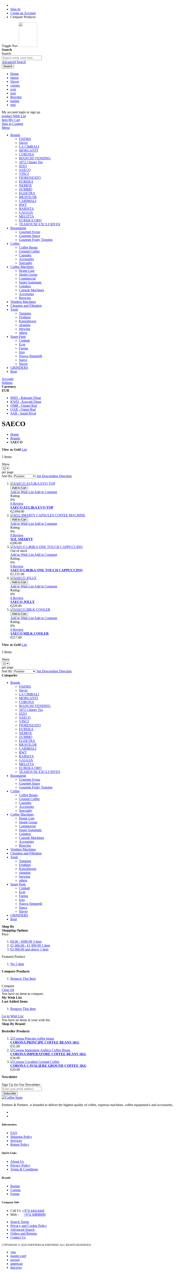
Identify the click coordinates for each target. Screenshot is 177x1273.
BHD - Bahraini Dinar (25, 398)
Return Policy (19, 1144)
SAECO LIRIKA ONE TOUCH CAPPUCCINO (46, 570)
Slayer (14, 81)
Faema (14, 1194)
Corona (15, 1190)
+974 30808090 (35, 1214)
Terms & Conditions (24, 1169)
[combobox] (22, 58)
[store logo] (28, 46)
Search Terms (19, 1222)
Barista (15, 1186)
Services (16, 1140)
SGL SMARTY (21, 539)
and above (29, 949)
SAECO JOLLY (22, 602)
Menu (6, 127)
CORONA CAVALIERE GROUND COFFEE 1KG (48, 1065)
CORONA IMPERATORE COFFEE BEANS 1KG (48, 1054)
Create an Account (23, 13)
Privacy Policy (20, 1165)
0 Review (17, 503)
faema (14, 77)
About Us (17, 1161)
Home (14, 74)
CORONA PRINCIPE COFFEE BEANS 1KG (44, 1042)
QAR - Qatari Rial (23, 409)
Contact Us (18, 1237)
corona (15, 85)
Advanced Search (14, 62)
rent (13, 105)
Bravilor (16, 97)
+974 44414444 (33, 1210)
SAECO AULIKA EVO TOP (31, 507)
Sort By (7, 476)
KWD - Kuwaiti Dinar (25, 402)
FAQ (13, 1133)
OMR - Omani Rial (23, 405)
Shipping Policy (21, 1137)
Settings (7, 383)
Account (7, 379)
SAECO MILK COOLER (29, 633)
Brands (15, 438)
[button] (22, 492)
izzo (13, 93)
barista (14, 101)
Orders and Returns (23, 1233)
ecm (13, 89)
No (17, 964)
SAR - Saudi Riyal (23, 413)
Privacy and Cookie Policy (28, 1226)
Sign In (15, 9)
